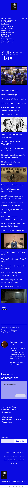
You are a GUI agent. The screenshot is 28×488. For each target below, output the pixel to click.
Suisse (15, 332)
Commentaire (20, 396)
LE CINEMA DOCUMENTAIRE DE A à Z (8, 21)
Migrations (9, 332)
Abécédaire (14, 330)
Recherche (4, 437)
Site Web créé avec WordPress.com (12, 481)
